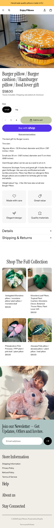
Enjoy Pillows (22, 519)
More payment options (27, 134)
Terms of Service (9, 477)
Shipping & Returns (17, 238)
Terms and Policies (27, 524)
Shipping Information (11, 464)
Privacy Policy (8, 468)
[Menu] (3, 10)
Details (7, 231)
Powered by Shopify (35, 519)
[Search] (9, 10)
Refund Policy (8, 472)
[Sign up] (48, 441)
